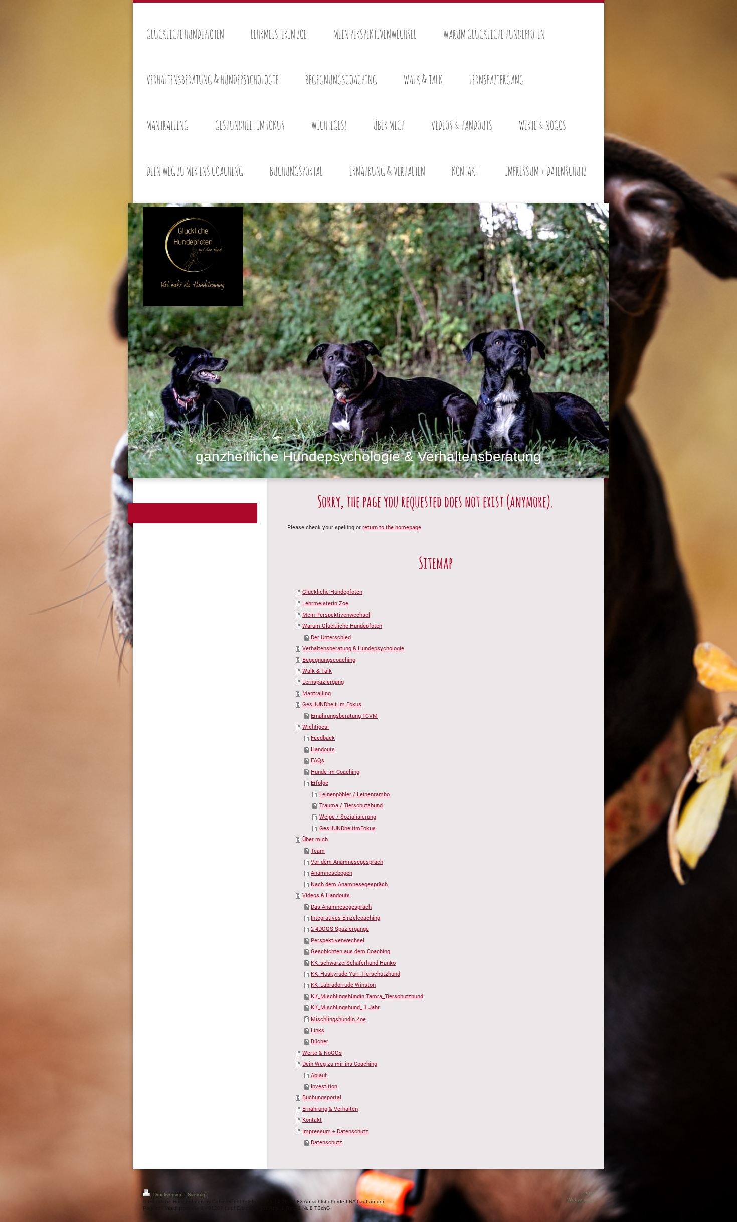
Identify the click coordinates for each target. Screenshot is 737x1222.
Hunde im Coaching (335, 771)
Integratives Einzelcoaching (345, 917)
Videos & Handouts (326, 895)
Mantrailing (316, 693)
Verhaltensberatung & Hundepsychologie (353, 648)
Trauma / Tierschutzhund (351, 805)
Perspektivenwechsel (337, 940)
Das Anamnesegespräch (341, 906)
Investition (324, 1086)
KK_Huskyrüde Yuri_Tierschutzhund (355, 973)
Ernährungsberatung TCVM (344, 715)
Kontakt (312, 1119)
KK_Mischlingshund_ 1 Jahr (345, 1007)
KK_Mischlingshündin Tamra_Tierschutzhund (367, 996)
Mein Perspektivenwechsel (336, 614)
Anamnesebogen (331, 872)
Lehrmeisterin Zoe (325, 603)
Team (318, 850)
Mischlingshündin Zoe (338, 1019)
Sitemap (197, 1194)
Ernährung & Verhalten (330, 1108)
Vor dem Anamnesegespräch (347, 861)
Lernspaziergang (323, 681)
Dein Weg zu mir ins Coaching (339, 1063)
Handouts (323, 749)
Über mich (315, 839)
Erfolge (319, 782)
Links (317, 1030)
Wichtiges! (315, 726)
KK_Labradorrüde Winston (343, 984)
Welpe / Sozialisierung (347, 816)
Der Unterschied (331, 637)
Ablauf (319, 1075)
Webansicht (580, 1199)
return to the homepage (391, 527)
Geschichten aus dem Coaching (350, 951)
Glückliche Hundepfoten (332, 591)
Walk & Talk (317, 670)
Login (587, 1192)
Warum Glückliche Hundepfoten (342, 625)
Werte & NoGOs (322, 1052)
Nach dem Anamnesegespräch (349, 884)
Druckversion (168, 1194)
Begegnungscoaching (328, 659)
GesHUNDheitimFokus (347, 828)
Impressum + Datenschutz (335, 1131)
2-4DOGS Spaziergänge (340, 928)
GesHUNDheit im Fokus (331, 704)
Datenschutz (326, 1142)
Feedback (323, 737)
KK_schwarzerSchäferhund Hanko (353, 962)
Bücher (319, 1041)
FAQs (317, 760)
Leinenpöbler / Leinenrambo (354, 794)
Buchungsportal (321, 1097)
